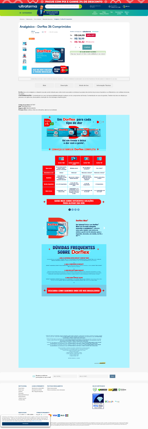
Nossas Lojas (21, 389)
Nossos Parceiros (21, 396)
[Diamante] (98, 401)
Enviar (112, 376)
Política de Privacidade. (37, 420)
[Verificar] (102, 391)
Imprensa (20, 391)
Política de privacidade (52, 388)
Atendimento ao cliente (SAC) (38, 388)
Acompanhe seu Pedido (37, 389)
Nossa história (21, 388)
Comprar (87, 47)
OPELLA (33, 31)
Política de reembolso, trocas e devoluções (56, 389)
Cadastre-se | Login (115, 7)
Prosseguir (25, 423)
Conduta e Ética (21, 399)
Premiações (20, 393)
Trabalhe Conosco (22, 398)
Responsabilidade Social (23, 394)
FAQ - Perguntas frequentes (37, 391)
